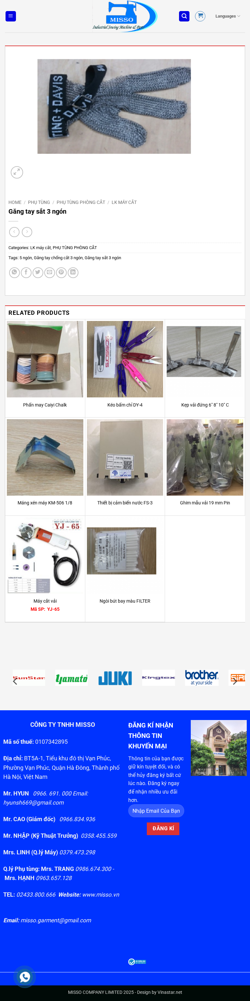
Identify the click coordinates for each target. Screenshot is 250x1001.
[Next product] (14, 232)
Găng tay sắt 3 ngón (103, 257)
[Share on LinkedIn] (73, 272)
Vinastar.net (170, 992)
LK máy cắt (124, 202)
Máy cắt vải (45, 601)
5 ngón (26, 257)
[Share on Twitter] (38, 272)
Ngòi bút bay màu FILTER (125, 601)
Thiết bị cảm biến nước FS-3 (125, 503)
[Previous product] (27, 232)
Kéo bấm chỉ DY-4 (125, 405)
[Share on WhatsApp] (14, 272)
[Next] (234, 681)
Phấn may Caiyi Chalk (45, 405)
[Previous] (15, 681)
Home (14, 202)
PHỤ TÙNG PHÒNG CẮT (81, 202)
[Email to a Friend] (49, 272)
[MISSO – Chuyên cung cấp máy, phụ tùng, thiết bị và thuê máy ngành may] (125, 16)
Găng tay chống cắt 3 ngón (58, 257)
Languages (225, 16)
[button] (11, 16)
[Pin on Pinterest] (61, 272)
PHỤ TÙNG (39, 202)
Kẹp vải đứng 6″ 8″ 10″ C (205, 405)
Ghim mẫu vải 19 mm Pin (205, 503)
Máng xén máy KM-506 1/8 (45, 503)
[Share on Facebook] (26, 272)
